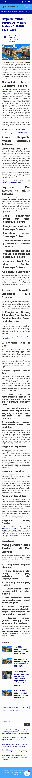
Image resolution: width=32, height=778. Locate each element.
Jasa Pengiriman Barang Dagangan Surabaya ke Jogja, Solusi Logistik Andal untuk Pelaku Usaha (22, 678)
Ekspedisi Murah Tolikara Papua (12, 711)
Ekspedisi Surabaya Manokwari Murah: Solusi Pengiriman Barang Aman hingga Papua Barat (14, 757)
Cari (27, 724)
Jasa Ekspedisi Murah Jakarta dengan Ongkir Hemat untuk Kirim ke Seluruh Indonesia (14, 739)
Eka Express (6, 90)
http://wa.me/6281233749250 (18, 133)
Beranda (14, 12)
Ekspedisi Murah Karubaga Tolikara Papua (15, 707)
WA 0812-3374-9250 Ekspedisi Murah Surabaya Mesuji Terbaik (21, 694)
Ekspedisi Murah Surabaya (17, 37)
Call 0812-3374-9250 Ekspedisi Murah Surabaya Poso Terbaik (21, 650)
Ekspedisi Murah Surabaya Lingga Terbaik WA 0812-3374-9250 (21, 662)
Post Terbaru (6, 721)
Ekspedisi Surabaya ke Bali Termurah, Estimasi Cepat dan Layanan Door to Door (16, 751)
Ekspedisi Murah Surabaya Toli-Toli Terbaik (16, 338)
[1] (27, 774)
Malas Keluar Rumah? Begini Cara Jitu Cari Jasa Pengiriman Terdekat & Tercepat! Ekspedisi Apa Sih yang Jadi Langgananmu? (16, 732)
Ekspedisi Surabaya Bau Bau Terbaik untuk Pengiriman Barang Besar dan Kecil (15, 745)
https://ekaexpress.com (10, 632)
